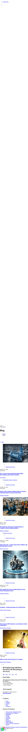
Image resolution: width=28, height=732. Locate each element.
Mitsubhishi (8, 714)
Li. (10, 674)
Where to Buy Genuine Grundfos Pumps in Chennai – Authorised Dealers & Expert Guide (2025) (13, 492)
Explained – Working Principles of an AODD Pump (12, 607)
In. (13, 674)
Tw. (6, 674)
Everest (7, 724)
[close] (1, 394)
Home (7, 701)
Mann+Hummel (9, 722)
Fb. (4, 674)
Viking (7, 719)
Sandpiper (8, 718)
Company (8, 702)
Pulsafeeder (8, 720)
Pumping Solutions (4, 495)
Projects (7, 703)
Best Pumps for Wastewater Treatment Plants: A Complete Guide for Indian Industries (12, 527)
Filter (2, 442)
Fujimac (7, 715)
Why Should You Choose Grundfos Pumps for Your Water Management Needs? (12, 590)
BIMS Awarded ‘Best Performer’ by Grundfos (11, 659)
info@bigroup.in (7, 693)
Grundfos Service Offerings (12, 713)
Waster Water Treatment (5, 610)
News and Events (4, 548)
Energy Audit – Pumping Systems (13, 711)
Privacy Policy (3, 423)
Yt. (16, 674)
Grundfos (8, 717)
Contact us (8, 706)
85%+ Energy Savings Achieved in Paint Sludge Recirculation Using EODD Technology (11, 474)
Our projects (3, 477)
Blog (7, 705)
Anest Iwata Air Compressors (12, 723)
